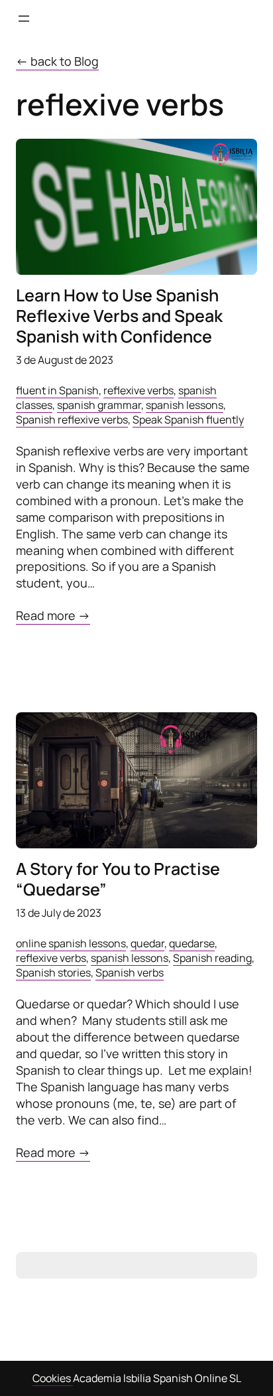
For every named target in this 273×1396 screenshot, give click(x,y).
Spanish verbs (129, 972)
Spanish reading (212, 958)
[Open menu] (24, 19)
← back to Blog (57, 61)
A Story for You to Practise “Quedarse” (118, 879)
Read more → (53, 615)
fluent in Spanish (57, 390)
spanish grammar (99, 405)
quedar (147, 943)
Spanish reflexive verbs (72, 419)
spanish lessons (184, 405)
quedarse (192, 943)
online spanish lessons (71, 943)
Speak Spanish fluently (188, 419)
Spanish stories (53, 972)
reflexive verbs (138, 390)
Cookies (52, 1378)
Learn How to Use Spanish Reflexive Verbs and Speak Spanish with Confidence (119, 316)
